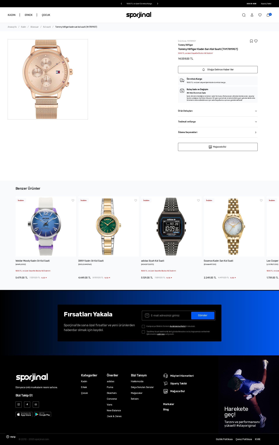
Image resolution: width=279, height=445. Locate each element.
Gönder (202, 315)
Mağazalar (136, 393)
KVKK (257, 439)
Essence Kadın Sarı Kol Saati (218, 260)
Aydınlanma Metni (178, 326)
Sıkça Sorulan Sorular (142, 387)
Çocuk (84, 393)
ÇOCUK (46, 15)
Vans (109, 404)
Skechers (111, 393)
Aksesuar (34, 27)
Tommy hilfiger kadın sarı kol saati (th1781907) (76, 27)
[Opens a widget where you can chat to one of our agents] (11, 437)
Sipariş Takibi (266, 4)
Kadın (23, 27)
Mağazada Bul (219, 147)
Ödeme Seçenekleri (187, 132)
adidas (110, 381)
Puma (110, 387)
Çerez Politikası (244, 439)
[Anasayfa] (138, 15)
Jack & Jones (114, 416)
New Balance (114, 410)
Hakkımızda (137, 381)
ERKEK (29, 15)
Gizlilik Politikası (224, 439)
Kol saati (47, 27)
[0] (268, 15)
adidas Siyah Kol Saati (152, 260)
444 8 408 (251, 4)
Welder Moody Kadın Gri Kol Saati (33, 260)
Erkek (84, 387)
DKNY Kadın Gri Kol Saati (91, 260)
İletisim (135, 398)
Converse (112, 398)
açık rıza (160, 334)
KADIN (11, 15)
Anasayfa (12, 27)
